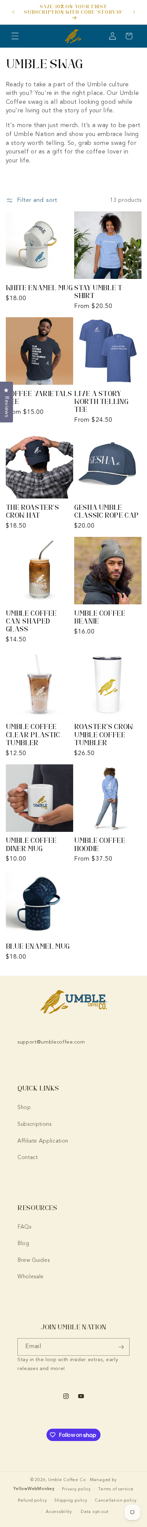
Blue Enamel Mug (38, 946)
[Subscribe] (121, 1347)
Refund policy (32, 1501)
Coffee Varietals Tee (39, 397)
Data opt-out (94, 1512)
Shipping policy (71, 1501)
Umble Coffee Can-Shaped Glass (31, 621)
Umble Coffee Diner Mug (31, 844)
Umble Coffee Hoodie (99, 844)
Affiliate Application (42, 1141)
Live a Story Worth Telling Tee (101, 401)
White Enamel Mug (39, 288)
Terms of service (115, 1489)
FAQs (24, 1227)
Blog (23, 1243)
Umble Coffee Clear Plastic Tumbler (33, 734)
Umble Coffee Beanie (99, 617)
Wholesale (30, 1277)
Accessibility (59, 1512)
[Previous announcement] (13, 12)
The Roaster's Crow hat (32, 511)
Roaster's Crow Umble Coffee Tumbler (103, 734)
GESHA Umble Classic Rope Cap (106, 511)
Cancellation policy (116, 1501)
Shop (24, 1107)
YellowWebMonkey (34, 1489)
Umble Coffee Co (67, 1480)
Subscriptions (34, 1124)
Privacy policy (76, 1489)
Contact (27, 1157)
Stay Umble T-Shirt (99, 291)
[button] (15, 36)
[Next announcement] (134, 12)
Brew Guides (33, 1260)
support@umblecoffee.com (51, 1042)
